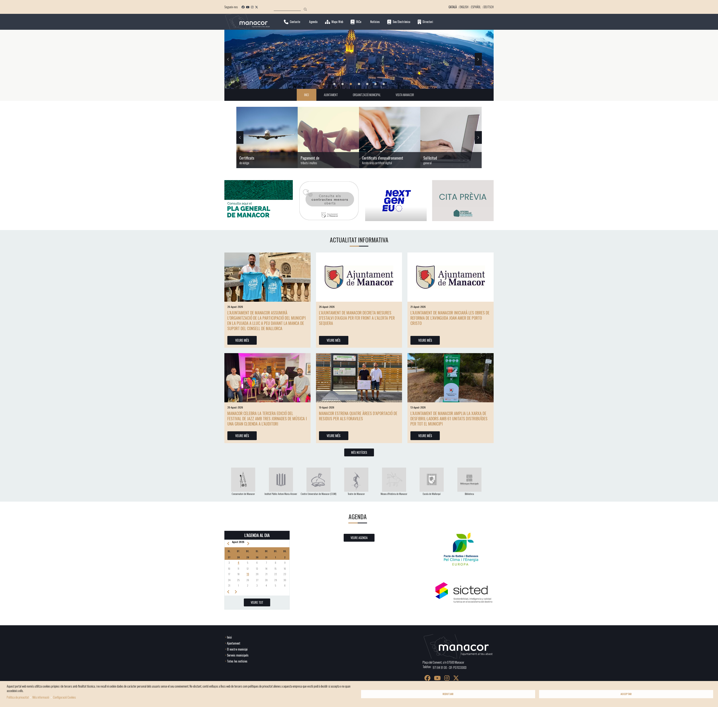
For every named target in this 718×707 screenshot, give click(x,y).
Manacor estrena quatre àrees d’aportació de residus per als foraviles (358, 415)
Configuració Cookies (64, 697)
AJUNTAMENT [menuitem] (331, 95)
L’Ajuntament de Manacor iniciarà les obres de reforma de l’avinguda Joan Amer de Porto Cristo (450, 318)
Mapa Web (337, 22)
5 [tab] (367, 84)
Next (478, 59)
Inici (229, 637)
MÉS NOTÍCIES (359, 452)
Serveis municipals (237, 655)
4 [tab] (359, 84)
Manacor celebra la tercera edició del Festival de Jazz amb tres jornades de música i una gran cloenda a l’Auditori (267, 418)
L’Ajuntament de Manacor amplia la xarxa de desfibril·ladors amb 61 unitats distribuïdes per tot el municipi (448, 418)
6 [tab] (375, 84)
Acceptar (626, 694)
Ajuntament (233, 643)
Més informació (41, 697)
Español (476, 7)
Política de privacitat (18, 697)
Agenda (313, 22)
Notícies (375, 22)
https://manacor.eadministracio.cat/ (451, 137)
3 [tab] (351, 84)
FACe (358, 22)
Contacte (295, 22)
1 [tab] (334, 84)
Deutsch (489, 7)
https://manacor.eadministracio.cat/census (389, 137)
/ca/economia (328, 137)
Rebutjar (448, 694)
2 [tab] (342, 84)
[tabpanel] (359, 59)
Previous (227, 59)
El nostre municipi (237, 649)
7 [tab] (384, 84)
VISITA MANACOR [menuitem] (405, 95)
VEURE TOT (257, 602)
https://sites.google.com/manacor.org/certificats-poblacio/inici (267, 137)
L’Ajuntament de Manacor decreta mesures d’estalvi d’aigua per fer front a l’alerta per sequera (357, 318)
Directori (428, 22)
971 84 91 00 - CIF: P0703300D (450, 667)
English (464, 7)
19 (247, 574)
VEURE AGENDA (359, 537)
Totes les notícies (237, 661)
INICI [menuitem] (306, 95)
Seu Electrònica (401, 22)
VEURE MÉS (242, 340)
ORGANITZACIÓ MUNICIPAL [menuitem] (367, 95)
